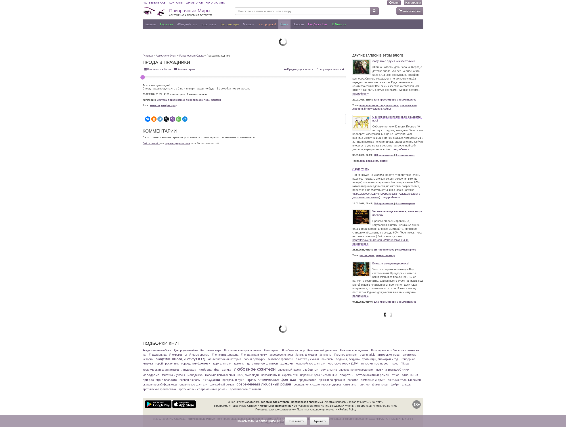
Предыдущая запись (300, 69)
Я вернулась (360, 168)
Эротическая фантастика (159, 389)
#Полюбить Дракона (225, 354)
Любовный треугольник (320, 369)
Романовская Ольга (191, 55)
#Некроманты (178, 354)
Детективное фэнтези (262, 363)
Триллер (363, 384)
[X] (166, 119)
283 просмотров (384, 155)
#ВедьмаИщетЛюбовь (157, 350)
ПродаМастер (307, 379)
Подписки (166, 24)
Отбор (395, 375)
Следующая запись (329, 69)
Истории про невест (375, 363)
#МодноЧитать (187, 24)
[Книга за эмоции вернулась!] (361, 269)
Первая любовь (190, 379)
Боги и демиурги (254, 359)
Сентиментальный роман (404, 379)
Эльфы (406, 384)
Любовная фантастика (215, 369)
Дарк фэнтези (222, 363)
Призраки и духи (233, 379)
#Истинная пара (211, 350)
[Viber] (172, 119)
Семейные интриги (373, 379)
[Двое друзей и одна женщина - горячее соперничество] (283, 328)
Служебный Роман (222, 384)
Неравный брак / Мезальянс (318, 375)
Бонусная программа (307, 405)
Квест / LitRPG (400, 363)
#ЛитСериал (271, 350)
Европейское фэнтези (310, 363)
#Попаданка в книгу (254, 354)
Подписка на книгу (385, 405)
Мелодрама (151, 375)
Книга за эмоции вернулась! (390, 263)
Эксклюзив (208, 24)
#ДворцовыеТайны (186, 350)
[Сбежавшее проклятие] (283, 41)
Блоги (284, 24)
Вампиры (327, 359)
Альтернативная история (224, 359)
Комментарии (186, 69)
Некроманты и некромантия (279, 375)
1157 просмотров (384, 249)
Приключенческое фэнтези (271, 379)
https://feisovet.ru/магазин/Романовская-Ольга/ (380, 240)
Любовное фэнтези (255, 369)
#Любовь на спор (293, 350)
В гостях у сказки (307, 359)
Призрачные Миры (190, 12)
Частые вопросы (154, 2)
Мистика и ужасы (173, 375)
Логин (395, 2)
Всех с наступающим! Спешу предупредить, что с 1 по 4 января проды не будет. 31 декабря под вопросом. (196, 87)
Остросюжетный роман (372, 375)
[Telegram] (160, 119)
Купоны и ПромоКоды (358, 405)
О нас (231, 402)
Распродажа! (267, 24)
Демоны (239, 363)
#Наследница (157, 354)
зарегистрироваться (177, 143)
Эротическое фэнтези (245, 389)
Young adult (367, 354)
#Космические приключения (242, 350)
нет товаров (411, 11)
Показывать (295, 421)
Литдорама (189, 369)
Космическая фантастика (161, 369)
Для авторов (194, 2)
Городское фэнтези (195, 363)
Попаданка (211, 379)
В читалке (339, 24)
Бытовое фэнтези (280, 359)
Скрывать (319, 421)
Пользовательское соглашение (275, 409)
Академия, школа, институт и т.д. (181, 359)
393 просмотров (384, 203)
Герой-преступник (167, 363)
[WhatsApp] (178, 119)
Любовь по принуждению (356, 369)
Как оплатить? (215, 2)
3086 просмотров (384, 99)
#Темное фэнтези (345, 354)
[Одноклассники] (154, 119)
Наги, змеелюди (248, 375)
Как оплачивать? (358, 402)
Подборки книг (318, 24)
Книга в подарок (332, 405)
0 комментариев (406, 99)
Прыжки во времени (332, 379)
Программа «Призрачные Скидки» (236, 405)
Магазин (248, 24)
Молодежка (195, 375)
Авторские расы (388, 354)
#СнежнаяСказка (306, 354)
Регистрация (413, 2)
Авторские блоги (166, 55)
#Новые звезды (199, 354)
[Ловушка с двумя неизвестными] (361, 66)
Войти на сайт (151, 143)
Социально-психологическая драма (317, 384)
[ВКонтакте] (147, 119)
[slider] (142, 77)
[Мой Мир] (184, 119)
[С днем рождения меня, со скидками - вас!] (361, 122)
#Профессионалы (281, 354)
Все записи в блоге (159, 69)
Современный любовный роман (264, 384)
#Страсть (325, 354)
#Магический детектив (322, 350)
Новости (298, 24)
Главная (150, 24)
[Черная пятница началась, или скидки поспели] (361, 217)
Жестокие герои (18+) (343, 363)
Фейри (395, 384)
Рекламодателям (248, 402)
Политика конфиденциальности (317, 409)
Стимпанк (349, 384)
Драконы (287, 363)
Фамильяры (380, 384)
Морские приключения (220, 375)
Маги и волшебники (392, 369)
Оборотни (346, 375)
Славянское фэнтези (193, 384)
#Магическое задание (354, 350)
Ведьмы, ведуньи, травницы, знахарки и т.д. (367, 359)
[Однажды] (387, 314)
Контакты (176, 2)
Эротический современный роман (202, 389)
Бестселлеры (229, 24)
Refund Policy (347, 409)
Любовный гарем (289, 369)
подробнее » (360, 93)
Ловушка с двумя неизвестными (393, 61)
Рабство (353, 379)
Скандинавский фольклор (160, 384)
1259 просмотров (384, 301)
